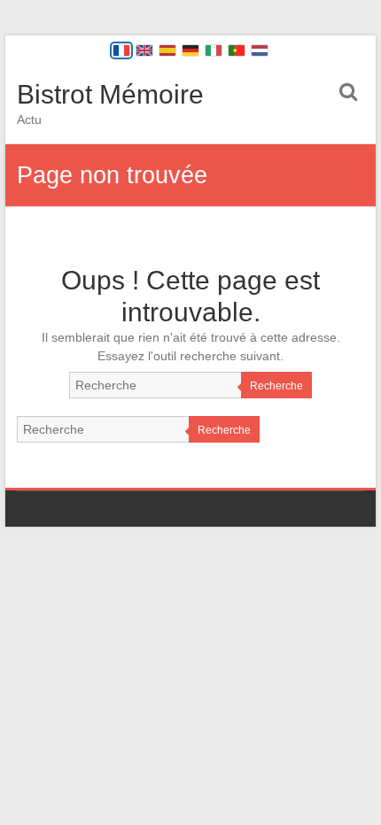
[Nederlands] (259, 50)
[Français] (121, 50)
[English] (144, 50)
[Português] (236, 50)
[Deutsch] (190, 50)
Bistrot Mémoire (110, 94)
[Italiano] (213, 50)
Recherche (276, 386)
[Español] (167, 50)
